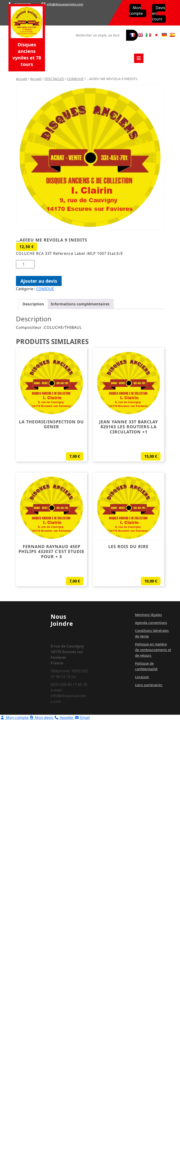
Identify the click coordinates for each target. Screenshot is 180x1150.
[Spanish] (172, 35)
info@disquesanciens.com (65, 4)
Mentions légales (148, 614)
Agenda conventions (151, 622)
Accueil (21, 78)
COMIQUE (75, 78)
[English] (140, 35)
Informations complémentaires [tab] (80, 304)
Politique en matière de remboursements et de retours (153, 650)
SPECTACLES (54, 78)
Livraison (142, 677)
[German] (164, 35)
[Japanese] (156, 35)
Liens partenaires (148, 685)
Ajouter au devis (38, 281)
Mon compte (136, 10)
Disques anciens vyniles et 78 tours (26, 54)
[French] (132, 35)
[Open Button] (138, 58)
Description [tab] (33, 304)
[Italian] (148, 35)
